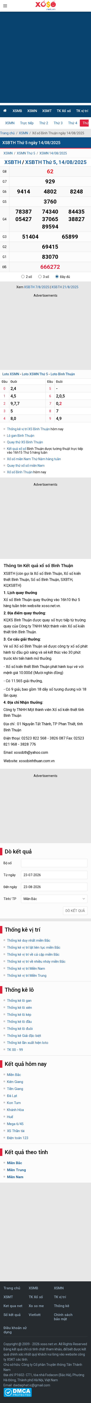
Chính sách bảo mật (63, 1317)
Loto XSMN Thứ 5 (35, 374)
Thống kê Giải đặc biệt (24, 1036)
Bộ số (8, 863)
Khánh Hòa (15, 1110)
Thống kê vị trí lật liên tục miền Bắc (33, 947)
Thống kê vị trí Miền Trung (26, 975)
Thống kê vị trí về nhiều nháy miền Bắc (36, 961)
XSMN (32, 111)
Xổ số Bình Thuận (20, 472)
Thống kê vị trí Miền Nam (26, 968)
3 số (46, 277)
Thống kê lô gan (19, 1000)
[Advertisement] (45, 57)
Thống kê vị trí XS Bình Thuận (28, 429)
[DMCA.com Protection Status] (18, 1396)
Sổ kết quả (12, 1315)
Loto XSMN (10, 374)
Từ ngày (10, 875)
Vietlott (35, 1315)
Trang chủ (7, 133)
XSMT (47, 111)
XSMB (17, 111)
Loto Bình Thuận (63, 374)
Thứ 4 (72, 123)
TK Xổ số (64, 111)
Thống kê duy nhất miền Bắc (28, 940)
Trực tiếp (27, 123)
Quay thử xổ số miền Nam (26, 465)
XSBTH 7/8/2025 (36, 287)
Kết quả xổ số (16, 449)
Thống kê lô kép (19, 1015)
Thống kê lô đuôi (20, 1029)
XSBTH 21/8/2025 (64, 287)
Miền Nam (15, 1177)
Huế (10, 1117)
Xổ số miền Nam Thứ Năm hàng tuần (34, 459)
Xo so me (36, 1306)
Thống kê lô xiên (19, 1008)
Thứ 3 (58, 123)
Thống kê (61, 1306)
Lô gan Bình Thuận (20, 435)
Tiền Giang (15, 1089)
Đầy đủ (65, 277)
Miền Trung (16, 1170)
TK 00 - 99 (15, 1050)
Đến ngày (10, 887)
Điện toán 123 (17, 1138)
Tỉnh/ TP (10, 899)
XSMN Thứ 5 (26, 153)
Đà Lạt (12, 1096)
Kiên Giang (15, 1082)
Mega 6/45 (15, 1124)
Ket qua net (13, 1306)
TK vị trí (82, 111)
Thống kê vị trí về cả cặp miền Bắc (33, 954)
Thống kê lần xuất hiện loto (27, 1043)
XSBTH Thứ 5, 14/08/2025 (56, 162)
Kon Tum (14, 1103)
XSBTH (12, 162)
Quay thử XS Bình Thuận (25, 442)
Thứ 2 (43, 123)
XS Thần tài (15, 1131)
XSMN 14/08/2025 (53, 153)
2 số (29, 277)
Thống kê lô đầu (19, 1022)
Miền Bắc (14, 1075)
